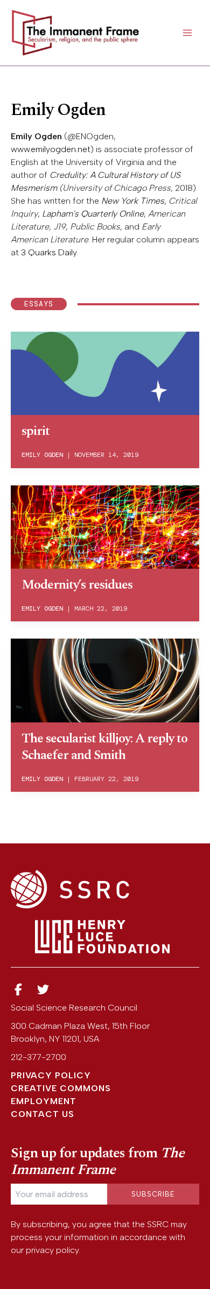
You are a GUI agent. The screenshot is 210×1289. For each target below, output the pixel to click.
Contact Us (42, 1114)
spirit (36, 431)
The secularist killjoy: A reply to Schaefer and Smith (104, 747)
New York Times (132, 201)
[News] (18, 990)
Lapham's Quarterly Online (93, 214)
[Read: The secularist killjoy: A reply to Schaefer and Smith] (105, 679)
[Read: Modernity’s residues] (105, 526)
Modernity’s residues (77, 585)
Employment (43, 1101)
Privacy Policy (51, 1075)
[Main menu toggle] (187, 33)
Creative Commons (61, 1088)
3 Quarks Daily (48, 252)
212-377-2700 (38, 1057)
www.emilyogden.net (50, 149)
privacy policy (52, 1250)
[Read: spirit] (105, 372)
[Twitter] (43, 990)
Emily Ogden (42, 454)
